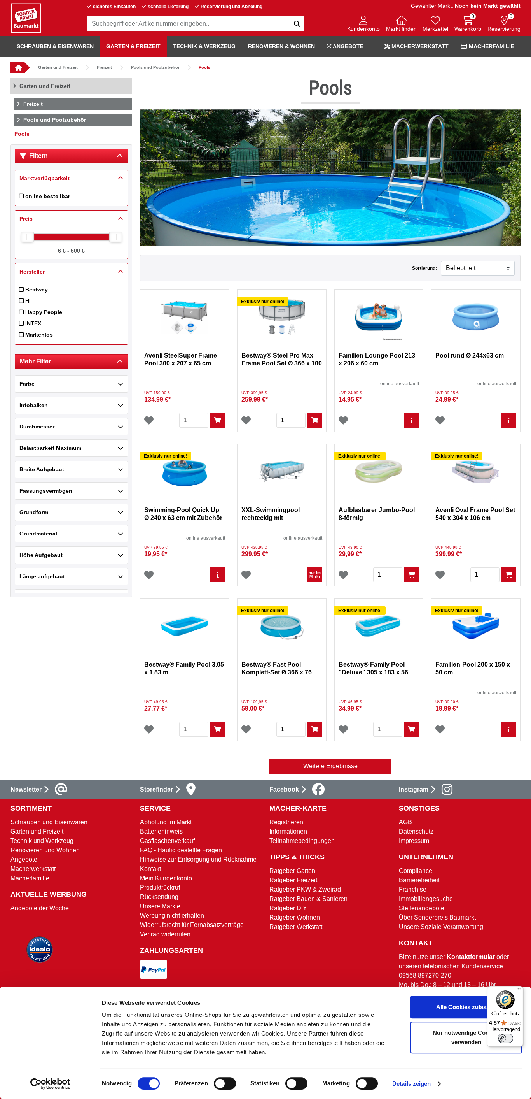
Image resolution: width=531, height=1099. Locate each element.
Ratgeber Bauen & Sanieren (308, 898)
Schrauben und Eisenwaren (48, 822)
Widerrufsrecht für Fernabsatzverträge (192, 925)
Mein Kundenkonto (166, 878)
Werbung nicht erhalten (172, 915)
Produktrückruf (160, 887)
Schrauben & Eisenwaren (55, 46)
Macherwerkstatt (419, 46)
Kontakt (150, 869)
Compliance (415, 870)
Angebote (347, 46)
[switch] (225, 1083)
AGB (405, 822)
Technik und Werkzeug (41, 840)
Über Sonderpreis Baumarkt (437, 917)
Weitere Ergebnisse (330, 766)
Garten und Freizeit (58, 67)
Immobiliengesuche (426, 898)
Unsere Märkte (160, 906)
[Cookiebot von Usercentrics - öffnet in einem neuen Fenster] (50, 1084)
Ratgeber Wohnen (294, 917)
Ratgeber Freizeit (293, 880)
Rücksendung (159, 897)
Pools (204, 67)
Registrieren (286, 822)
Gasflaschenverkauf (167, 840)
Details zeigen (411, 1083)
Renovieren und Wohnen (45, 850)
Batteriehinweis (161, 831)
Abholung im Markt (166, 822)
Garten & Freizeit (133, 46)
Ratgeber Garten (292, 870)
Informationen (288, 831)
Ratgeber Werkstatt (295, 926)
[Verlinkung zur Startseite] (17, 67)
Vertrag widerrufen (165, 934)
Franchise (412, 889)
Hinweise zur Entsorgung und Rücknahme (198, 859)
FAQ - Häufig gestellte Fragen (181, 850)
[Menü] (518, 990)
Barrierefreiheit (419, 880)
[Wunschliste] (149, 420)
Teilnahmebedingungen (302, 840)
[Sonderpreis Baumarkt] (26, 17)
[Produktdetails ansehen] (411, 420)
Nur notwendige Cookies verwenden (466, 1037)
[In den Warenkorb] (217, 420)
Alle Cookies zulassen (466, 1007)
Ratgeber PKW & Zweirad (305, 889)
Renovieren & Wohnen (281, 46)
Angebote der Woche (39, 908)
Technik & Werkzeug (204, 46)
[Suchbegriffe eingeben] (297, 23)
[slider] (27, 237)
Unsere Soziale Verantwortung (441, 926)
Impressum (414, 840)
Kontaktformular (471, 956)
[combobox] (195, 23)
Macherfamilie (490, 46)
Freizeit (104, 67)
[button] (363, 24)
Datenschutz (416, 831)
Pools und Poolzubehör (155, 67)
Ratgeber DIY (288, 908)
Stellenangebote (421, 908)
